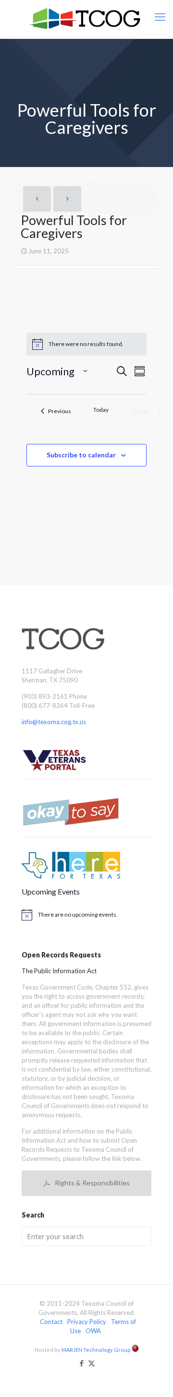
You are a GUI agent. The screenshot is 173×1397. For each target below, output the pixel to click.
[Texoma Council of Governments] (86, 19)
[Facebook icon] (81, 1363)
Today (101, 409)
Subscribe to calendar (81, 455)
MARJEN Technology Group (97, 1350)
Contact (51, 1321)
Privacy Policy (86, 1321)
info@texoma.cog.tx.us (54, 722)
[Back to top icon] (153, 1377)
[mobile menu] (160, 17)
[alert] (86, 914)
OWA (93, 1331)
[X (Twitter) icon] (91, 1363)
